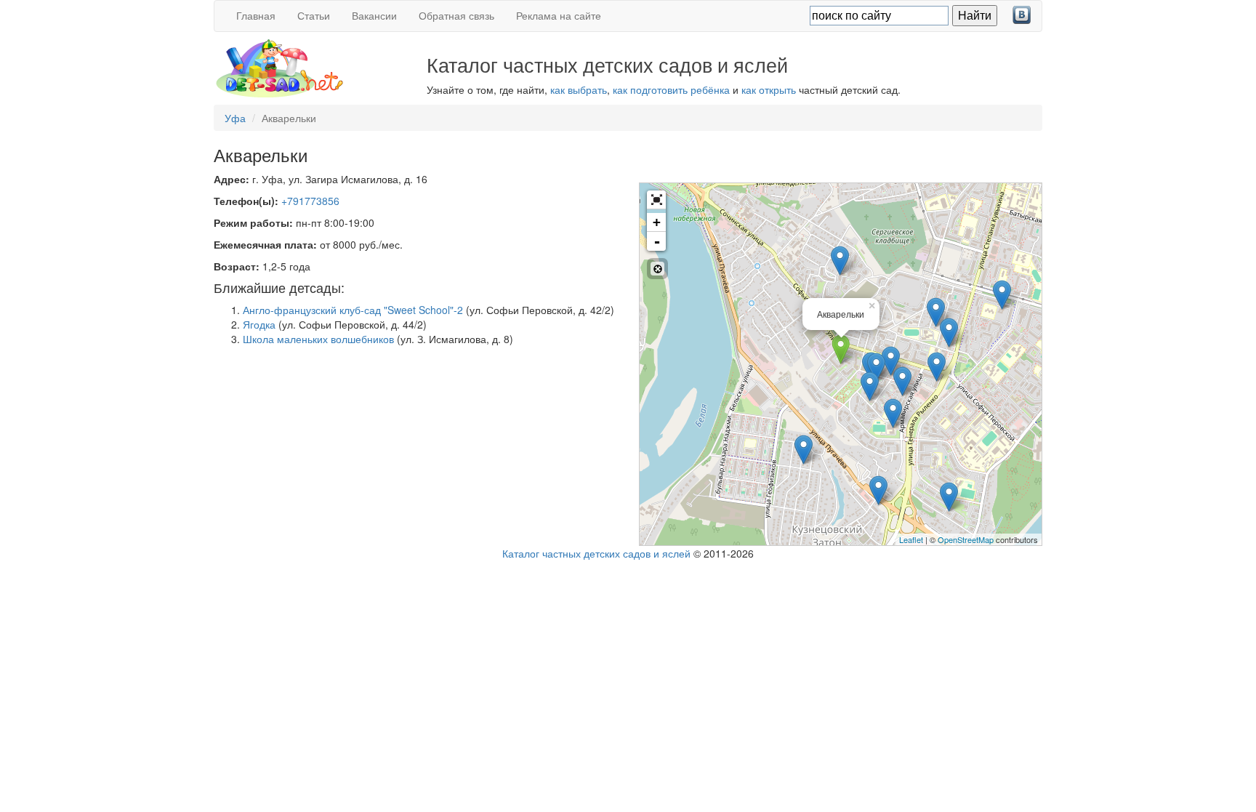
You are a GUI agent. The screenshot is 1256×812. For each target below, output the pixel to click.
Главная (255, 15)
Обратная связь (456, 15)
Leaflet (911, 539)
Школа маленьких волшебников (318, 338)
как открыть (768, 89)
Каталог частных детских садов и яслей (596, 553)
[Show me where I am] (657, 269)
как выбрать (578, 89)
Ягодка (259, 324)
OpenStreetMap (966, 539)
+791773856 (310, 200)
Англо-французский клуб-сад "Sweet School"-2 (353, 309)
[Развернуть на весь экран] (656, 199)
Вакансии (374, 15)
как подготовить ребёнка (671, 89)
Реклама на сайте (558, 15)
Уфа (235, 117)
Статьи (313, 15)
